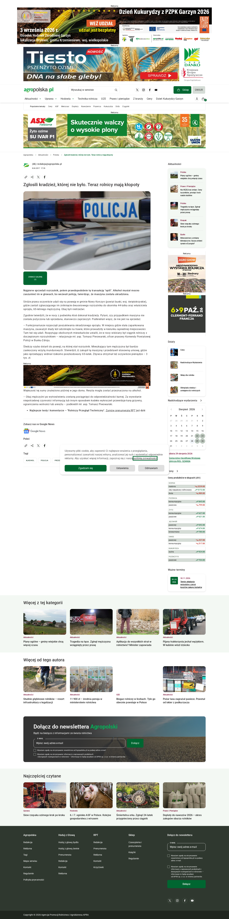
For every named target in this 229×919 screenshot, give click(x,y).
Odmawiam (151, 468)
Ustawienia (122, 468)
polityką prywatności (145, 458)
